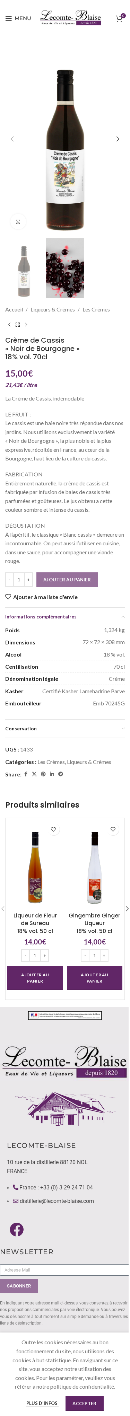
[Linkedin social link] (52, 774)
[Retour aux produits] (18, 325)
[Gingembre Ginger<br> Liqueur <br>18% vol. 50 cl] (95, 864)
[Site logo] (71, 17)
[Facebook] (17, 1229)
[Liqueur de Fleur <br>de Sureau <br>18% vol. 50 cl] (35, 864)
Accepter (84, 1403)
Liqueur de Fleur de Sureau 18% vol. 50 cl (35, 923)
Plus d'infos (42, 1403)
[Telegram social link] (60, 774)
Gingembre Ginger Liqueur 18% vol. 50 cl (94, 923)
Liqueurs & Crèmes (53, 309)
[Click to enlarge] (18, 221)
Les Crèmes (96, 309)
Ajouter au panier (67, 579)
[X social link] (34, 774)
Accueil (14, 309)
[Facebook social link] (25, 774)
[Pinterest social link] (43, 774)
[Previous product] (9, 325)
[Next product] (26, 325)
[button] (12, 139)
